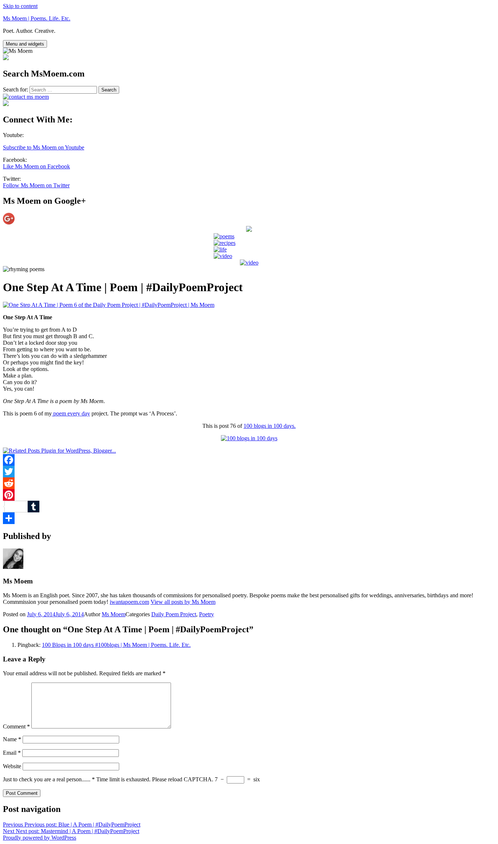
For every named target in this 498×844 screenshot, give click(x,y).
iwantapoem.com (129, 602)
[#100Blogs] (249, 438)
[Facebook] (249, 460)
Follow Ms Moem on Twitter (36, 185)
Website (12, 766)
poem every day (71, 413)
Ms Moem (113, 614)
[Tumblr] (249, 506)
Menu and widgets (25, 44)
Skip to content (20, 6)
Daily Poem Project (173, 614)
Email (12, 753)
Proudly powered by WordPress (39, 838)
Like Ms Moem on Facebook (36, 166)
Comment (16, 726)
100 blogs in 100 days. (270, 426)
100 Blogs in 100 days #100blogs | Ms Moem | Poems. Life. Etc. (116, 645)
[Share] (249, 518)
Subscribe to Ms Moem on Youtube (43, 147)
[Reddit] (249, 483)
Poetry (206, 614)
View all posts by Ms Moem (183, 602)
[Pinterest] (249, 495)
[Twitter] (249, 471)
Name (12, 739)
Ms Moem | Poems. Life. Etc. (36, 18)
